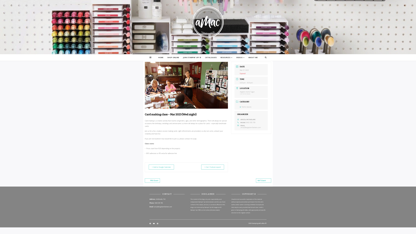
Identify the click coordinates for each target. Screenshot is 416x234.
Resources (225, 57)
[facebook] (150, 223)
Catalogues (211, 57)
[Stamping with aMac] (208, 27)
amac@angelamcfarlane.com (250, 127)
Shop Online (173, 57)
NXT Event (262, 181)
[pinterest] (157, 223)
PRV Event (154, 181)
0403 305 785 (250, 122)
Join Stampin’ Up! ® (192, 57)
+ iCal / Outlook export (212, 167)
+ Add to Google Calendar (161, 167)
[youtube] (154, 223)
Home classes (246, 107)
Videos (239, 57)
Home (160, 57)
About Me (253, 57)
